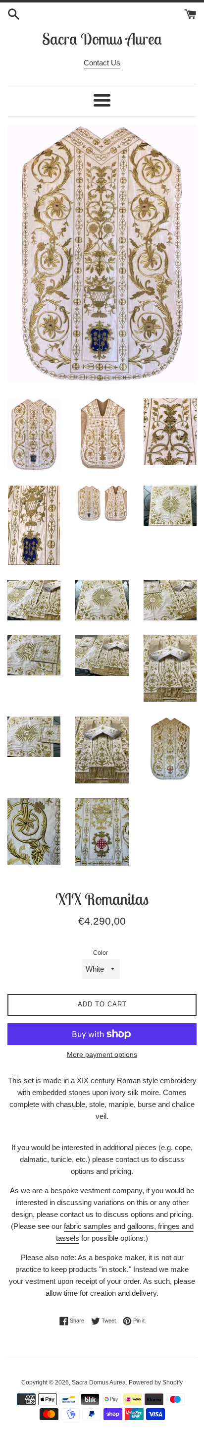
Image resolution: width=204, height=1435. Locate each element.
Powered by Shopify (156, 1382)
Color (100, 952)
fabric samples (87, 1226)
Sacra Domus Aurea (102, 39)
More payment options (102, 1054)
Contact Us (102, 62)
